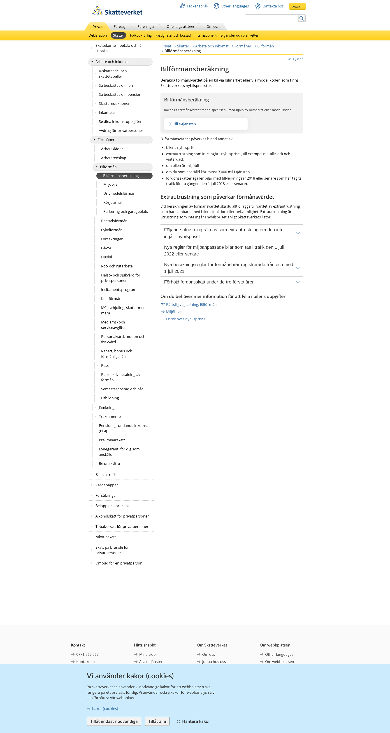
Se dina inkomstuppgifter (120, 121)
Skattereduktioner (114, 103)
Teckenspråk (197, 6)
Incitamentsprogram (118, 289)
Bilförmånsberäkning (121, 175)
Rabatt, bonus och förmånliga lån (116, 354)
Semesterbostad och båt (122, 388)
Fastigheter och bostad (173, 35)
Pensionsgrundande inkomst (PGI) (123, 428)
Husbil (106, 257)
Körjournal (112, 202)
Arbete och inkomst (112, 61)
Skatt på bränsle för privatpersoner (112, 550)
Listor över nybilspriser (185, 318)
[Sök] (301, 18)
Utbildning (110, 398)
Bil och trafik (105, 474)
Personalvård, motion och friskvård (123, 339)
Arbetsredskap (113, 157)
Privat (98, 26)
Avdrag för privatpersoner (121, 130)
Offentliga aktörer (180, 26)
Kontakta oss (273, 6)
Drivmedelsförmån (119, 193)
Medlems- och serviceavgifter (113, 325)
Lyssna (298, 59)
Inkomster (107, 112)
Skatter (118, 35)
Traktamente (110, 416)
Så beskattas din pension (120, 94)
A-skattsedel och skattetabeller (113, 73)
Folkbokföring (141, 35)
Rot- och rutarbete (117, 266)
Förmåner (106, 139)
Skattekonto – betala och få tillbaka (118, 48)
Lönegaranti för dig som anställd (119, 452)
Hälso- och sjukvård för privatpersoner (120, 278)
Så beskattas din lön (116, 85)
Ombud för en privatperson (118, 563)
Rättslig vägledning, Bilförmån (191, 304)
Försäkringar (112, 239)
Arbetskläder (112, 148)
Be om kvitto (109, 463)
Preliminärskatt (112, 440)
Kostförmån (111, 298)
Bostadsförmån (114, 220)
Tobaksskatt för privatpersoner (122, 526)
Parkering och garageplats (125, 211)
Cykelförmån (112, 229)
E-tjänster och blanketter (239, 35)
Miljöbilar (111, 184)
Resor (106, 365)
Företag (119, 26)
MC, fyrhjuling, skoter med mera (123, 310)
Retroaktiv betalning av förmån (120, 377)
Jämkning (106, 407)
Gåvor (106, 248)
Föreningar (146, 26)
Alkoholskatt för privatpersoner (122, 516)
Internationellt (205, 35)
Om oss (212, 26)
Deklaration (98, 35)
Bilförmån (108, 166)
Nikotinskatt (105, 536)
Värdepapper (106, 484)
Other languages (235, 6)
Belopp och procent (112, 505)
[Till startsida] (117, 13)
